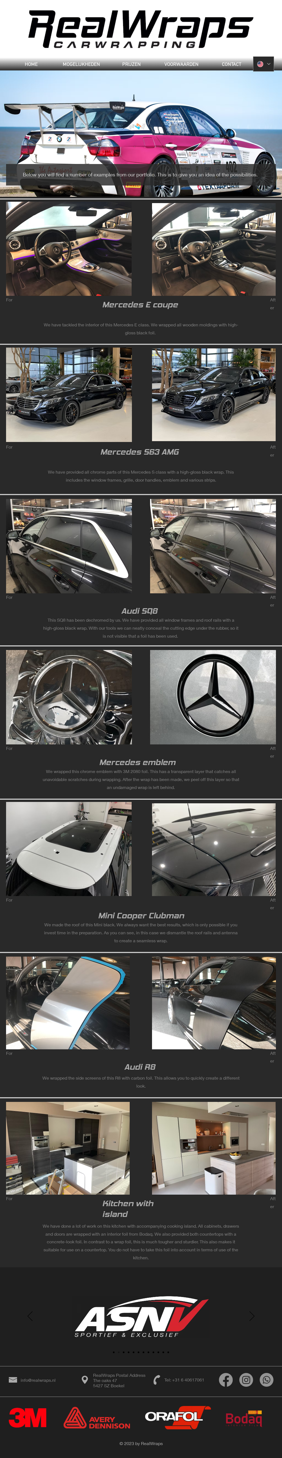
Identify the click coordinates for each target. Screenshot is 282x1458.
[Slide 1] (114, 1352)
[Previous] (30, 1316)
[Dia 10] (158, 1352)
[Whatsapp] (266, 1380)
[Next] (252, 1316)
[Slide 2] (119, 1352)
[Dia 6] (138, 1352)
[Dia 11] (163, 1352)
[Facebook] (226, 1380)
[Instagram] (246, 1380)
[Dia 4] (128, 1352)
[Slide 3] (123, 1352)
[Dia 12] (168, 1352)
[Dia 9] (153, 1352)
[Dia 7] (143, 1352)
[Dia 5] (133, 1352)
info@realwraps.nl (38, 1380)
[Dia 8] (148, 1352)
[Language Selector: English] (263, 64)
